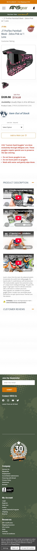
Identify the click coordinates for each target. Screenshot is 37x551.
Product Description (15, 182)
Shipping (5, 512)
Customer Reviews (14, 309)
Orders (4, 507)
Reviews (4, 484)
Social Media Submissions (10, 476)
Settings (5, 548)
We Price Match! (11, 2)
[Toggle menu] (3, 8)
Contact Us (5, 469)
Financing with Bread (9, 478)
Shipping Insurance (8, 525)
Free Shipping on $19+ (24, 2)
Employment (6, 473)
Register (5, 503)
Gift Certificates (7, 523)
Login (4, 501)
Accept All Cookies (28, 548)
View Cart (5, 505)
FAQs (3, 529)
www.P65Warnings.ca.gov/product (16, 302)
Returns (4, 514)
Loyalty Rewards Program (10, 509)
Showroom (5, 482)
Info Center (6, 527)
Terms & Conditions (8, 533)
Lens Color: (12, 122)
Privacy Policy (6, 480)
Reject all (15, 548)
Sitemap (5, 531)
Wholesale (5, 471)
